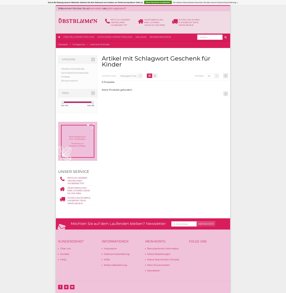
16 (209, 76)
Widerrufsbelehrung (115, 265)
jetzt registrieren (116, 8)
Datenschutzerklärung (116, 254)
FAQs (63, 259)
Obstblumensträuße (78, 37)
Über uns (65, 248)
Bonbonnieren (160, 37)
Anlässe (141, 37)
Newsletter (153, 270)
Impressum (110, 248)
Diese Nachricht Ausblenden (158, 2)
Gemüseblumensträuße (114, 37)
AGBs (107, 259)
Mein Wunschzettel (158, 265)
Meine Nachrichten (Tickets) (163, 259)
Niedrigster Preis (128, 76)
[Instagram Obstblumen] (72, 287)
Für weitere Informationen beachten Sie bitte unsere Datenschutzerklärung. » (205, 2)
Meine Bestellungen (158, 254)
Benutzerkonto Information (163, 248)
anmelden (96, 8)
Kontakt (64, 254)
